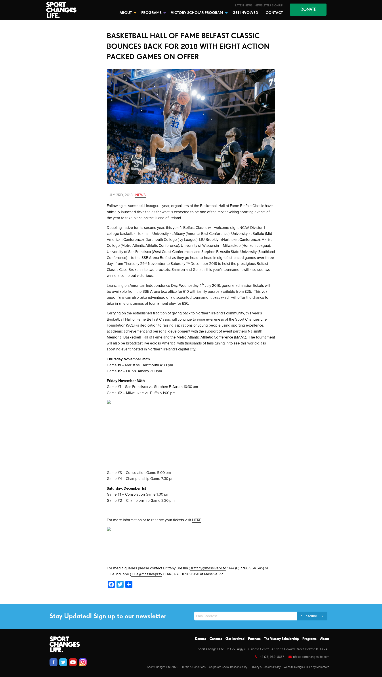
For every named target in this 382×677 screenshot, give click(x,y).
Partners (254, 639)
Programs (309, 639)
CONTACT (274, 13)
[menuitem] (244, 5)
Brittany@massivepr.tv (208, 568)
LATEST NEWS (243, 5)
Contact (216, 639)
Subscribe (309, 616)
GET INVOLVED (245, 13)
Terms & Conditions (194, 667)
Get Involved (234, 639)
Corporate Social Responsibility (228, 667)
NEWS (140, 195)
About (324, 639)
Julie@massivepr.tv (146, 574)
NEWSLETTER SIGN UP (269, 5)
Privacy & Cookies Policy (265, 667)
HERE (196, 520)
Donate (200, 639)
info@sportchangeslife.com (310, 657)
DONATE (308, 10)
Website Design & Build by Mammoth (306, 667)
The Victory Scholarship (281, 639)
